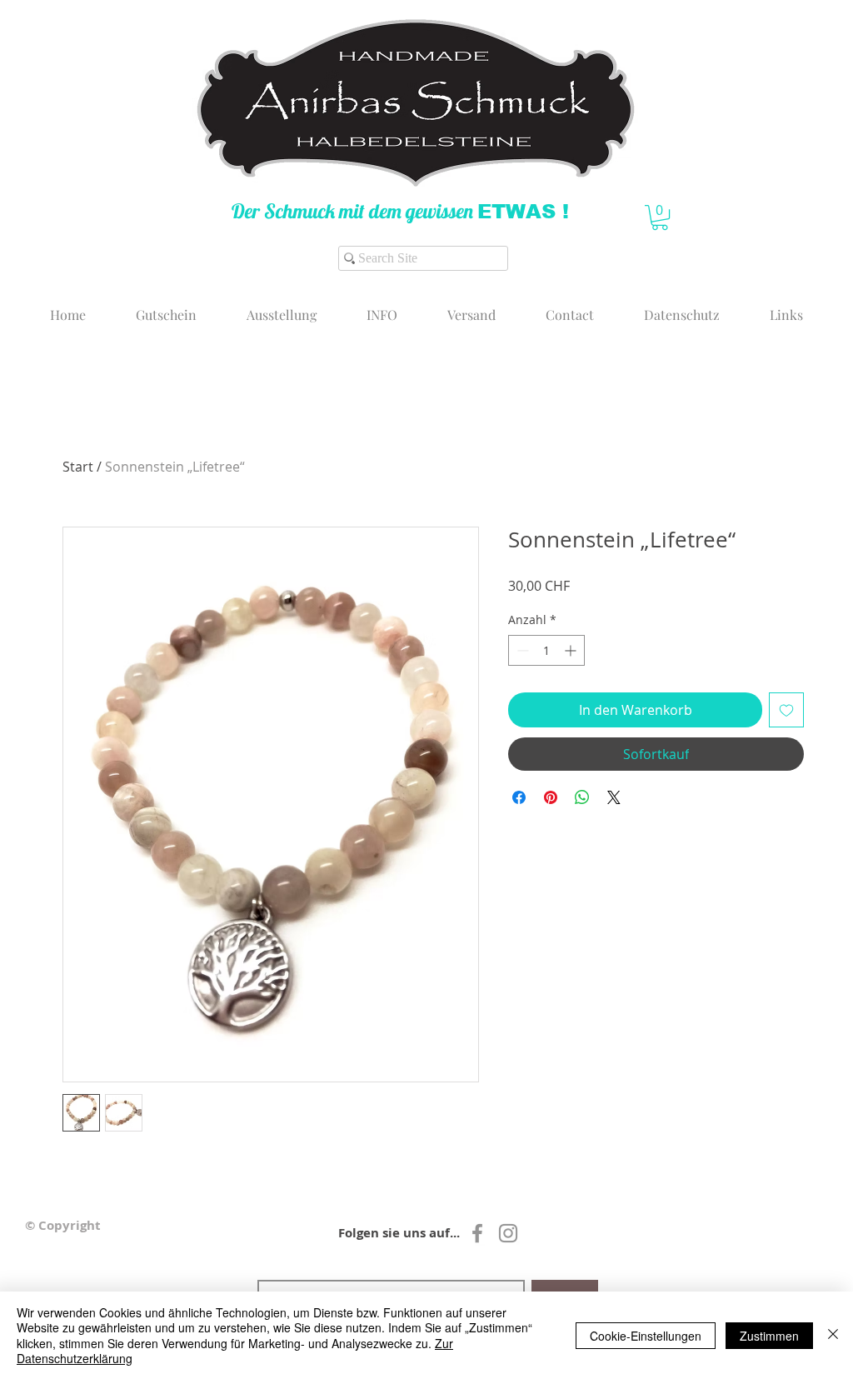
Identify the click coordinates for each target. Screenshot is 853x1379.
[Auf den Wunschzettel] (786, 709)
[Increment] (571, 650)
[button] (660, 217)
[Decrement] (521, 650)
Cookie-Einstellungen (645, 1335)
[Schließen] (833, 1335)
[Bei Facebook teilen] (519, 797)
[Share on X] (614, 797)
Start (77, 466)
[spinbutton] (546, 650)
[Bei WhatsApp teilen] (582, 797)
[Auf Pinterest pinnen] (551, 797)
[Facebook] (477, 1233)
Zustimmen (769, 1335)
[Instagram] (508, 1233)
